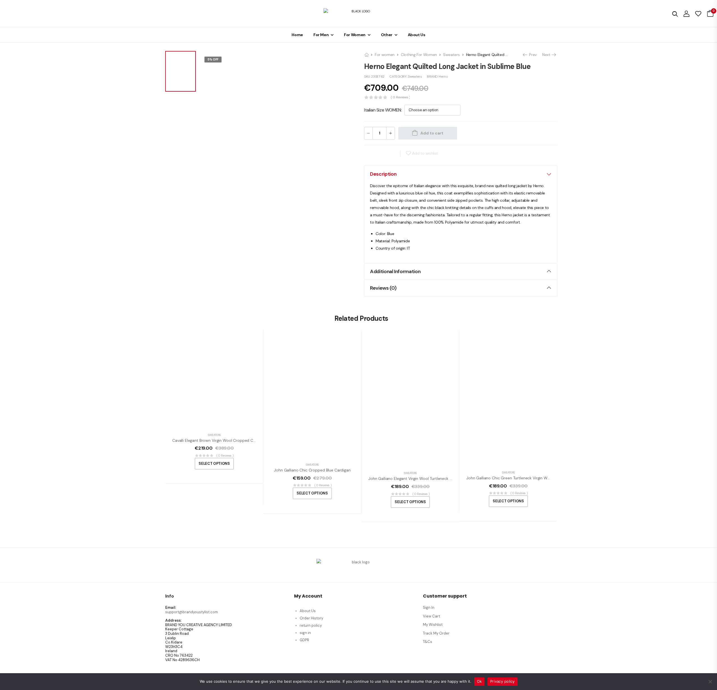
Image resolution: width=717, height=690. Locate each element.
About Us (416, 34)
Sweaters (451, 54)
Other (386, 34)
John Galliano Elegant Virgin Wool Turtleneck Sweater (416, 478)
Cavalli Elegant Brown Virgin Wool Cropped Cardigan (219, 440)
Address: (173, 620)
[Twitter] (381, 154)
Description (383, 174)
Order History (311, 618)
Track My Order (436, 633)
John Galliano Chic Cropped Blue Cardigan (312, 470)
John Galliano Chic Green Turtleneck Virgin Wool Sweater (517, 477)
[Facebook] (369, 154)
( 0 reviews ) (400, 97)
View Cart (431, 616)
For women (385, 54)
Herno (443, 76)
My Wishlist (433, 624)
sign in (305, 632)
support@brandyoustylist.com (191, 612)
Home (297, 34)
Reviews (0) (383, 288)
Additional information (395, 271)
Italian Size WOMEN (382, 110)
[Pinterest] (392, 154)
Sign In (428, 607)
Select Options (214, 463)
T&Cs (427, 641)
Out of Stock (219, 67)
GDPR (304, 640)
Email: (170, 607)
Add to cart (431, 133)
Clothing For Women (419, 54)
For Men (321, 34)
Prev (531, 54)
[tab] (460, 174)
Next (547, 54)
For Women (355, 34)
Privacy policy (502, 681)
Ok (479, 681)
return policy (311, 625)
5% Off (213, 59)
